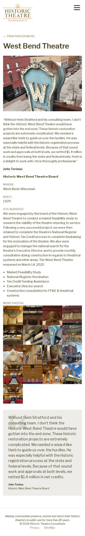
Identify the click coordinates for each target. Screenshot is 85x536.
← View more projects (18, 36)
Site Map (49, 527)
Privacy (34, 527)
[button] (77, 7)
